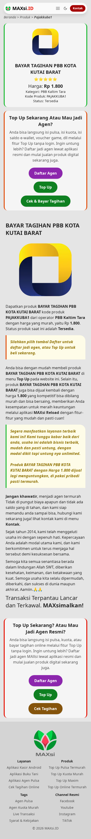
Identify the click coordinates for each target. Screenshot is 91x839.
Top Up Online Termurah (67, 787)
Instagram (67, 814)
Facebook (67, 801)
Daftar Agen (45, 173)
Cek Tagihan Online (24, 787)
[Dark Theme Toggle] (65, 8)
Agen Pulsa (24, 801)
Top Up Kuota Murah (67, 774)
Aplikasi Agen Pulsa (24, 780)
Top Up (45, 187)
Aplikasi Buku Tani (24, 774)
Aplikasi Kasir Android (24, 767)
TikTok (67, 820)
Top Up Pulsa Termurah (67, 767)
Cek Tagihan (45, 708)
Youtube (67, 807)
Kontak (78, 8)
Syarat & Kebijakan (24, 820)
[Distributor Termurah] (8, 8)
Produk (25, 17)
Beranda (10, 17)
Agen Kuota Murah (24, 807)
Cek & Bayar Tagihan (45, 201)
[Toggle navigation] (58, 8)
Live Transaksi (24, 814)
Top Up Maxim (67, 780)
